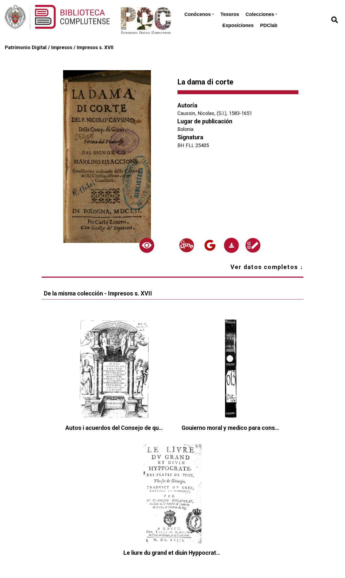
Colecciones (260, 14)
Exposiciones (238, 25)
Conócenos (197, 14)
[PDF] (231, 245)
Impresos (61, 47)
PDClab (268, 25)
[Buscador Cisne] (186, 245)
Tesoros (229, 14)
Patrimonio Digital (26, 47)
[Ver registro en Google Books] (210, 245)
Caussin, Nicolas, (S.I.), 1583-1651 (214, 113)
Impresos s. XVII (95, 47)
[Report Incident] (253, 245)
